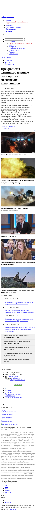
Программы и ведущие (14, 27)
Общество (8, 60)
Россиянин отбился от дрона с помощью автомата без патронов (17, 342)
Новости (8, 20)
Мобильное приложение (13, 397)
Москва (7, 62)
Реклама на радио (7, 414)
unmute (7, 490)
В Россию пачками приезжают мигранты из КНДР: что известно (18, 354)
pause (6, 487)
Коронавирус (9, 64)
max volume (9, 492)
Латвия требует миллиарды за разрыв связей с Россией (16, 348)
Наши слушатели (6, 421)
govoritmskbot (13, 376)
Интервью (9, 25)
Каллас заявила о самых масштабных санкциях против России (16, 336)
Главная (3, 57)
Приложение (13, 54)
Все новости (5, 128)
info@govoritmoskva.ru (17, 380)
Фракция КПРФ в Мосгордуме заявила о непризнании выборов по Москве (19, 303)
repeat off (8, 502)
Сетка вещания (11, 29)
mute (6, 488)
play (6, 485)
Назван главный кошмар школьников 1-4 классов (17, 360)
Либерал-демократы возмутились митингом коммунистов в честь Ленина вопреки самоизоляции (20, 329)
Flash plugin (12, 509)
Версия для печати (8, 126)
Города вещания (6, 417)
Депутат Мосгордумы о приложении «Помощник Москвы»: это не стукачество (19, 311)
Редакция (9, 31)
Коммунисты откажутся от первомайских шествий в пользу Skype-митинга (19, 320)
